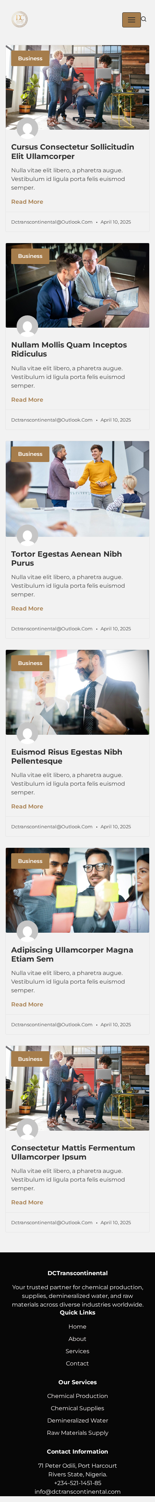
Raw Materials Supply (77, 1432)
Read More (27, 201)
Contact (77, 1363)
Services (77, 1351)
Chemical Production (77, 1396)
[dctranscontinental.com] (20, 20)
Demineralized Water (77, 1420)
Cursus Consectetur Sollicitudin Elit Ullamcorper (72, 151)
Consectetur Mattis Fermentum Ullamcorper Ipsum (73, 1152)
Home (77, 1326)
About (77, 1338)
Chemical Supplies (77, 1408)
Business (30, 58)
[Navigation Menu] (131, 19)
